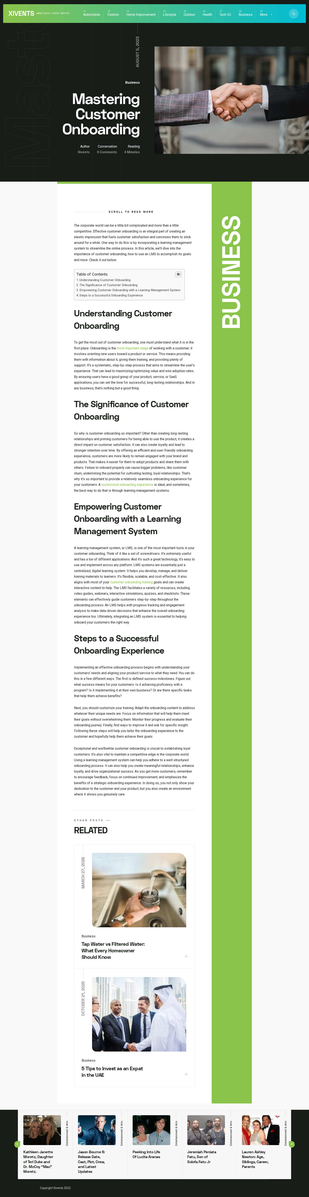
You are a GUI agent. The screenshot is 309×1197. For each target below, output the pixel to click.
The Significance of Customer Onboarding (108, 285)
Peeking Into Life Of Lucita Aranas (146, 1154)
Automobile (91, 15)
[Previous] (17, 1144)
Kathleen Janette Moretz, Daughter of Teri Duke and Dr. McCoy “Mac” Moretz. (38, 1162)
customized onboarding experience (127, 485)
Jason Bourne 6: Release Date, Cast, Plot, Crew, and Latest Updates (91, 1162)
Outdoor (189, 15)
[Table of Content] (178, 274)
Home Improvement (141, 15)
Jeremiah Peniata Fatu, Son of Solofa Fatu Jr (201, 1157)
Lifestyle (169, 15)
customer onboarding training (131, 582)
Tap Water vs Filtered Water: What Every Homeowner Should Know (113, 951)
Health (207, 15)
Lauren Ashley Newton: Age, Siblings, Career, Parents (255, 1159)
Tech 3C (225, 15)
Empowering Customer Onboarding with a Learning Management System (129, 290)
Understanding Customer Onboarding (105, 280)
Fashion (113, 15)
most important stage (132, 348)
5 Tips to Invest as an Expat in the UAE (112, 1072)
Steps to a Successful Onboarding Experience (111, 295)
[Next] (292, 1144)
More (264, 15)
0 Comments (107, 152)
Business (245, 15)
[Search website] (293, 13)
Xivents (21, 13)
